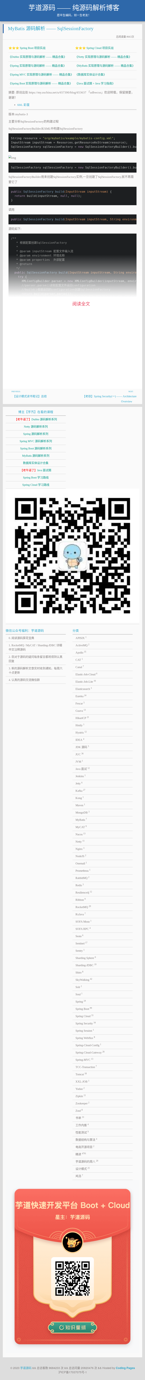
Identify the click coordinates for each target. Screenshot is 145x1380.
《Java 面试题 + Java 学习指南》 (95, 83)
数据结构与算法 (86, 1139)
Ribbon (81, 899)
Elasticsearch (84, 688)
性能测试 (82, 1132)
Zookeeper (82, 1103)
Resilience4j (84, 892)
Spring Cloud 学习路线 (35, 484)
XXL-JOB (82, 1081)
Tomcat (81, 1074)
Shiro (79, 972)
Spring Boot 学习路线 (36, 477)
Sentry (80, 950)
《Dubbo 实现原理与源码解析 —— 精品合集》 (37, 56)
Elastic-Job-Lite (86, 681)
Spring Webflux (85, 1037)
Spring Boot (84, 1008)
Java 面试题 (35, 470)
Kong (80, 798)
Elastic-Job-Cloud (86, 674)
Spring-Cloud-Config (88, 1045)
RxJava (81, 914)
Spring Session (85, 1030)
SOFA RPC (83, 928)
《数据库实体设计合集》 (90, 74)
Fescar (80, 703)
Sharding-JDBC (86, 965)
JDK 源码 (82, 747)
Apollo (81, 652)
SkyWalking (84, 979)
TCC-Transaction (86, 1067)
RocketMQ (83, 907)
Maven (80, 805)
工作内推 (82, 1125)
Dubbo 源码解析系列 (35, 419)
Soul (79, 994)
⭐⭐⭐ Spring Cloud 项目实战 (94, 47)
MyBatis (81, 819)
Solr (79, 987)
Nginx (80, 848)
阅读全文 (81, 304)
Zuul (79, 1110)
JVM (79, 761)
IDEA (80, 739)
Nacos (80, 834)
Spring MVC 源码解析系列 (36, 441)
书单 (80, 1117)
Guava (81, 710)
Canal (80, 667)
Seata (79, 936)
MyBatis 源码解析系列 (35, 455)
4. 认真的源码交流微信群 (24, 679)
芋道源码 (25, 1368)
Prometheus (83, 870)
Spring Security (86, 1023)
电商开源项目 (85, 1147)
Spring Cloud (84, 1016)
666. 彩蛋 (23, 105)
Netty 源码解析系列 (36, 426)
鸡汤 (79, 1176)
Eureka (81, 696)
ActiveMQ (82, 645)
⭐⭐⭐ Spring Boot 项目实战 (26, 47)
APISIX (81, 638)
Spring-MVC (84, 1059)
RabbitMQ (82, 878)
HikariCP (82, 718)
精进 (81, 1154)
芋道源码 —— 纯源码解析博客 (73, 8)
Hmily (80, 725)
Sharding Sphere (86, 957)
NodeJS (81, 856)
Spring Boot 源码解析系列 (35, 448)
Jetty (79, 783)
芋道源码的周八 (87, 1161)
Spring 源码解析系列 (35, 433)
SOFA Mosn (83, 921)
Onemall (81, 863)
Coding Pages (125, 1368)
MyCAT (81, 827)
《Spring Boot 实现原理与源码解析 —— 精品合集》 (40, 83)
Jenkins (81, 776)
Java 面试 (83, 768)
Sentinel (81, 943)
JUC (79, 754)
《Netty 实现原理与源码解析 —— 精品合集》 (103, 56)
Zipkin (81, 1096)
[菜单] (137, 9)
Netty (80, 841)
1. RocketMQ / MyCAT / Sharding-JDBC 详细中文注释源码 (35, 647)
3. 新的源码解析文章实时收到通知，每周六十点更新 (35, 670)
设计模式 (83, 1168)
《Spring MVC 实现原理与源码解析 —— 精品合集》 (40, 74)
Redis (80, 885)
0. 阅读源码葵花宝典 (21, 638)
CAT (79, 659)
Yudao (80, 1088)
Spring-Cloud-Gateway (90, 1052)
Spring (81, 1001)
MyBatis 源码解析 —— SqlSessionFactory (51, 28)
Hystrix (81, 732)
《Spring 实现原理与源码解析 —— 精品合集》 (37, 65)
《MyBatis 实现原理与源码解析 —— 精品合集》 (105, 65)
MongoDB (82, 812)
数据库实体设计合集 (35, 462)
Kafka (80, 790)
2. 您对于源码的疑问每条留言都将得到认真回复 (35, 659)
